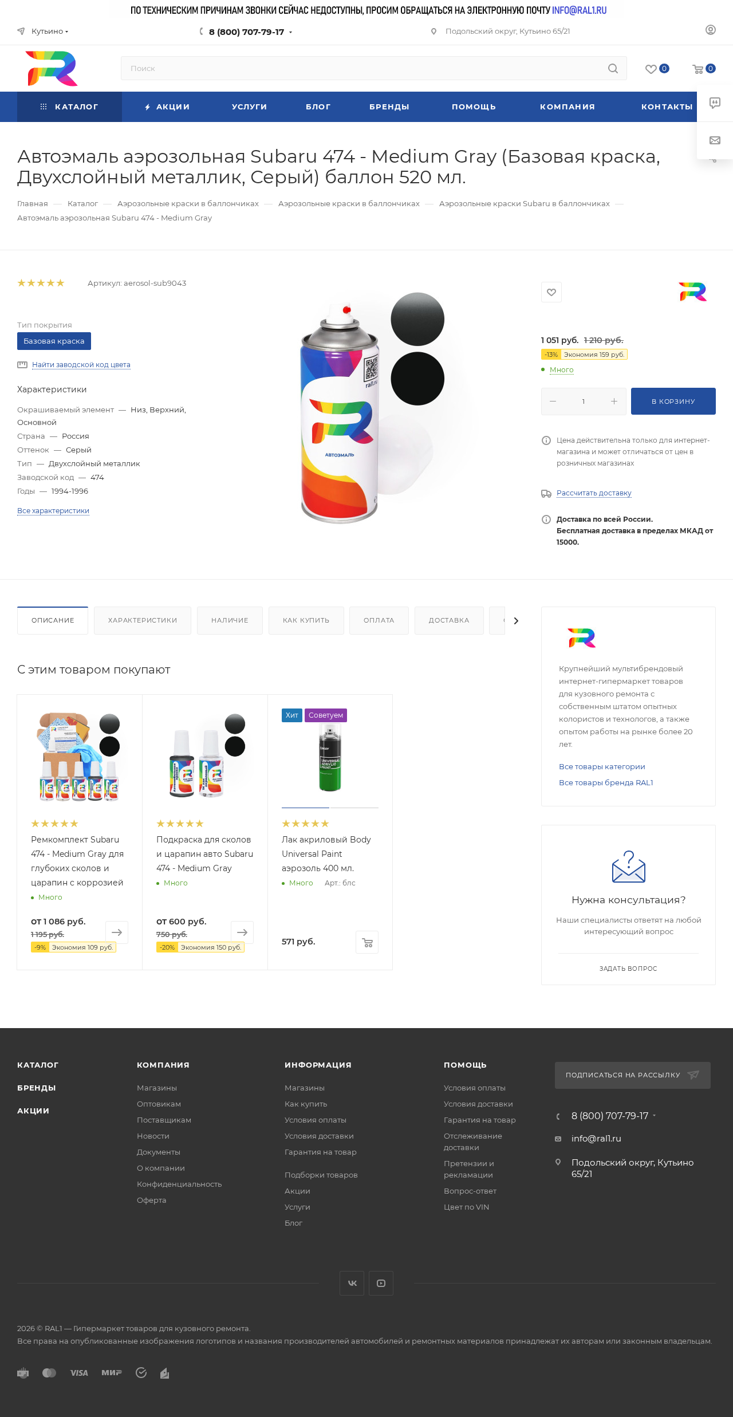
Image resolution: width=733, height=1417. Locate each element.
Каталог (38, 1064)
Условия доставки (319, 1135)
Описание (52, 620)
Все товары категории (602, 766)
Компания (163, 1064)
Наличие (230, 620)
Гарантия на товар (321, 1151)
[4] (50, 283)
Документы (158, 1151)
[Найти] (613, 68)
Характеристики (142, 620)
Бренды (36, 1087)
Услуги (297, 1206)
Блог (293, 1222)
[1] (21, 283)
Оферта (152, 1200)
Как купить (306, 620)
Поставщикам (164, 1119)
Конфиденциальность (179, 1183)
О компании (161, 1167)
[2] (31, 283)
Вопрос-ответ (470, 1190)
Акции (33, 1110)
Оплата (379, 620)
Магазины (157, 1087)
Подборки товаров (321, 1174)
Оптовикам (159, 1103)
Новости (153, 1135)
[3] (40, 283)
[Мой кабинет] (711, 31)
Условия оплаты (315, 1119)
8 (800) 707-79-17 (246, 31)
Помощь (465, 1064)
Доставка (449, 620)
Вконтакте (352, 1283)
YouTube (381, 1283)
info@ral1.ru (596, 1138)
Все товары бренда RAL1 (606, 782)
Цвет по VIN (467, 1206)
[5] (60, 283)
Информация (318, 1064)
